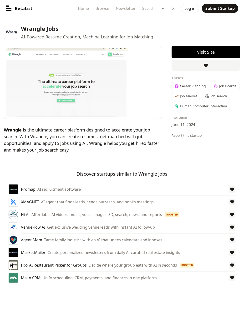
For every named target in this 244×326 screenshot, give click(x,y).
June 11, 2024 (183, 124)
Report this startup (187, 135)
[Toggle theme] (173, 8)
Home (83, 8)
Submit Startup (220, 8)
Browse (102, 8)
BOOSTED (172, 214)
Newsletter (126, 8)
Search (148, 8)
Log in (189, 8)
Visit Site (206, 52)
